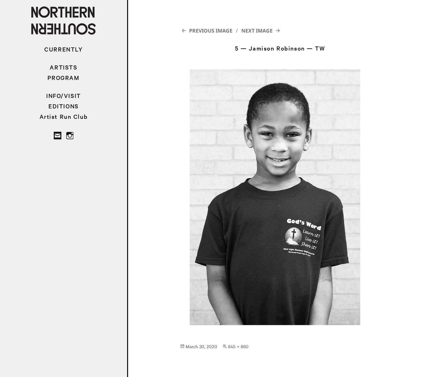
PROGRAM (63, 78)
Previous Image (210, 30)
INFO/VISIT (63, 96)
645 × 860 (238, 346)
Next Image (257, 30)
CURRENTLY (63, 49)
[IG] (69, 135)
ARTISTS (63, 67)
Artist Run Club (64, 116)
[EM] (57, 135)
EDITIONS (63, 106)
